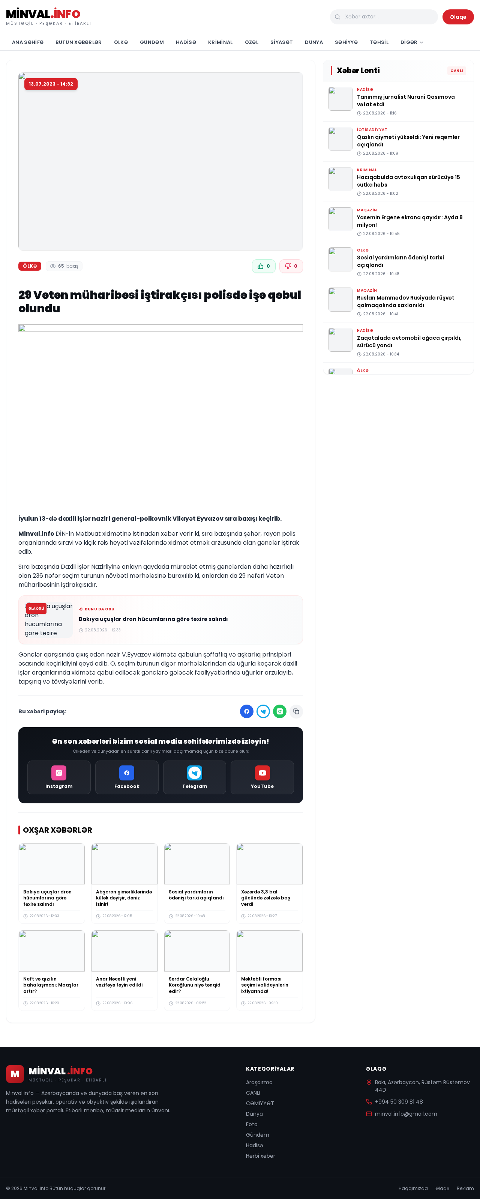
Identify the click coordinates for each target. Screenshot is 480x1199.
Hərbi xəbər (260, 1156)
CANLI (253, 1093)
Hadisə (186, 42)
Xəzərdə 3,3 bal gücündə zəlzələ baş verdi (265, 898)
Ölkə (121, 42)
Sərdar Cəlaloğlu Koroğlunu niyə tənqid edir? (194, 984)
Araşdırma (259, 1082)
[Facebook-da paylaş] (247, 711)
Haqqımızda (413, 1188)
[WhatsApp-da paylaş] (279, 711)
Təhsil (379, 42)
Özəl (251, 42)
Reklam (465, 1188)
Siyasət (281, 42)
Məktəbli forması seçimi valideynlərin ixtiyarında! (264, 984)
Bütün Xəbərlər (79, 42)
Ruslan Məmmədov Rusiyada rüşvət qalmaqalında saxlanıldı (405, 301)
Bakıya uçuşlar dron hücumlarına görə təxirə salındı (153, 619)
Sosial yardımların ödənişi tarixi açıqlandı (196, 895)
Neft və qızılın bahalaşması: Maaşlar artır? (50, 984)
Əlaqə (458, 17)
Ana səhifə (28, 42)
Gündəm (152, 42)
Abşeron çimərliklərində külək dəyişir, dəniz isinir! (124, 898)
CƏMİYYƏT (260, 1103)
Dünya (314, 42)
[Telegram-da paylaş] (263, 711)
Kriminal (220, 42)
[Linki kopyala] (296, 711)
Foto (252, 1124)
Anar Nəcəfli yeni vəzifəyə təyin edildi (119, 981)
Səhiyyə (346, 42)
